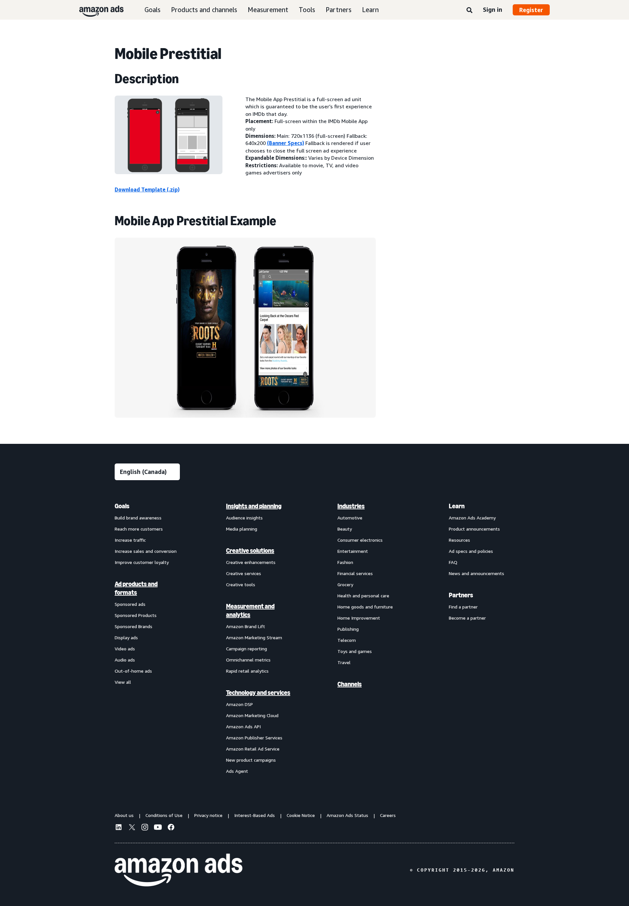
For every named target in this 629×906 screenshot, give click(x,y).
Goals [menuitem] (122, 506)
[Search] (469, 10)
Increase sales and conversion (146, 551)
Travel (344, 662)
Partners (339, 9)
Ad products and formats (136, 588)
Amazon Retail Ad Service (252, 749)
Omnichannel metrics (248, 659)
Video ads (125, 648)
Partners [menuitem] (461, 595)
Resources (459, 540)
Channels (349, 684)
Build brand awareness (138, 517)
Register (531, 9)
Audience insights (244, 517)
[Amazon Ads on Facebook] (171, 828)
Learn (370, 9)
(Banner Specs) (285, 143)
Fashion (345, 562)
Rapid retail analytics (247, 671)
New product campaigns (251, 760)
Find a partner (463, 606)
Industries (351, 506)
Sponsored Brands (133, 626)
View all (123, 682)
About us (124, 815)
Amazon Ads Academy (472, 517)
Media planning (241, 529)
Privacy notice (208, 815)
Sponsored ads (130, 604)
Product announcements (474, 529)
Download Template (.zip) (147, 189)
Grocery (345, 584)
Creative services (243, 573)
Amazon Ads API (243, 726)
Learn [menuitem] (457, 506)
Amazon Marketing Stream (254, 637)
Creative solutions (250, 550)
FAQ (453, 562)
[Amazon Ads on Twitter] (132, 828)
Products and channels (204, 9)
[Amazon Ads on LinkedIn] (119, 828)
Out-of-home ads (133, 671)
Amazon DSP (239, 704)
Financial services (355, 573)
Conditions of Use (163, 815)
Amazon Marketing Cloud (252, 715)
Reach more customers (139, 529)
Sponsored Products (136, 615)
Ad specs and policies (471, 551)
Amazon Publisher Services (254, 737)
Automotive (349, 517)
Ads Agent (237, 771)
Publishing (348, 629)
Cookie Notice (301, 815)
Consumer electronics (360, 540)
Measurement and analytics (250, 610)
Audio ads (125, 659)
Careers (388, 815)
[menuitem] (147, 638)
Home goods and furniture (365, 606)
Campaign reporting (246, 648)
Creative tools (240, 584)
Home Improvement (358, 618)
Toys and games (354, 651)
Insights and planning (253, 506)
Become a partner (467, 618)
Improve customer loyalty (142, 562)
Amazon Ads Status (347, 815)
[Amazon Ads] (96, 10)
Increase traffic (130, 540)
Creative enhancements (251, 562)
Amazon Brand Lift (245, 626)
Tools (307, 9)
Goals (152, 9)
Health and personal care (363, 595)
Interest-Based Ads (254, 815)
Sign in (492, 9)
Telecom (346, 640)
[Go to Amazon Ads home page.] (178, 870)
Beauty (344, 529)
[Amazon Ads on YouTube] (158, 828)
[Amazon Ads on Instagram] (145, 828)
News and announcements (476, 573)
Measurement (268, 9)
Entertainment (352, 551)
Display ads (126, 637)
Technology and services (258, 693)
